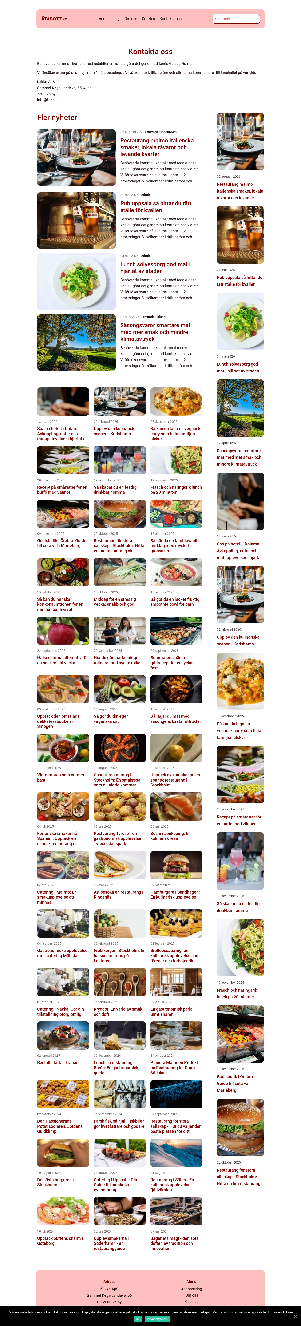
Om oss (130, 18)
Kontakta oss (171, 18)
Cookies (148, 18)
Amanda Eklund (154, 317)
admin (146, 195)
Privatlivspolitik (157, 1319)
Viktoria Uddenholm (162, 132)
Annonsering (109, 18)
